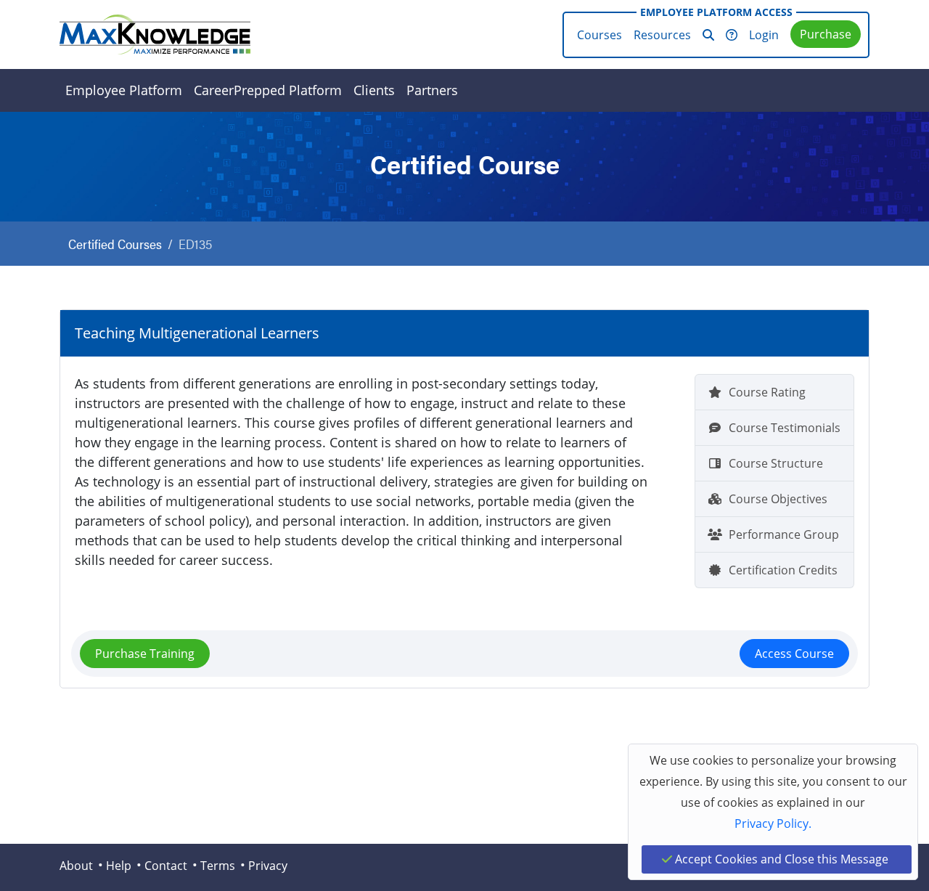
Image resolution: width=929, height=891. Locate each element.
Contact (165, 866)
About (76, 866)
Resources (662, 35)
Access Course (794, 654)
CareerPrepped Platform (268, 90)
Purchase (825, 34)
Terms (217, 866)
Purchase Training (145, 654)
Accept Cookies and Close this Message (780, 859)
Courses (599, 35)
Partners (432, 90)
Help (118, 866)
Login (764, 35)
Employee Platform (123, 90)
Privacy (267, 866)
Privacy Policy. (772, 823)
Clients (374, 90)
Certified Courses (115, 244)
